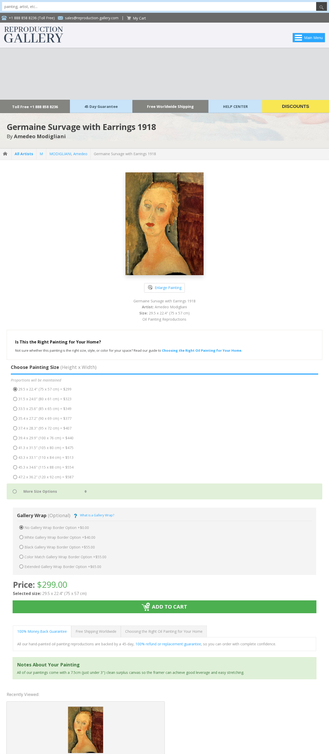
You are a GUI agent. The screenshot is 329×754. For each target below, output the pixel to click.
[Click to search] (321, 6)
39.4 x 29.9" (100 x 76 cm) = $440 (46, 437)
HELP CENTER (235, 106)
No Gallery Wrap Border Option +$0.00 (56, 527)
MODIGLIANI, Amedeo (68, 153)
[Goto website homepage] (33, 41)
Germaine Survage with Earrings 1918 (125, 153)
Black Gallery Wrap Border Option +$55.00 (59, 547)
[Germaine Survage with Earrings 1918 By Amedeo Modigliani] (85, 751)
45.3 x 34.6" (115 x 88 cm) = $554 (46, 467)
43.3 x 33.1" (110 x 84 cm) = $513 (46, 457)
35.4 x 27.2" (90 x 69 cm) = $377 (44, 418)
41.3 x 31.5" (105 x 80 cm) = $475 (46, 447)
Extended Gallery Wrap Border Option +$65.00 (62, 566)
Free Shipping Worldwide (96, 631)
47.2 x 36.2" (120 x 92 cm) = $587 (46, 476)
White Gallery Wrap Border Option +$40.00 (59, 537)
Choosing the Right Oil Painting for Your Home (164, 631)
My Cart (139, 18)
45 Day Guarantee (101, 106)
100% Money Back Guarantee (42, 631)
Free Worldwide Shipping (170, 106)
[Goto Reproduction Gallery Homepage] (5, 154)
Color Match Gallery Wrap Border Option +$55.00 (65, 556)
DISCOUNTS (295, 106)
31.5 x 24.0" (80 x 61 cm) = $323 (44, 398)
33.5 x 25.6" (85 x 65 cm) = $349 (44, 408)
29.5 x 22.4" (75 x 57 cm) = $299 (44, 389)
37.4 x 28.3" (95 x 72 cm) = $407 (44, 428)
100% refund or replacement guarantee (168, 643)
